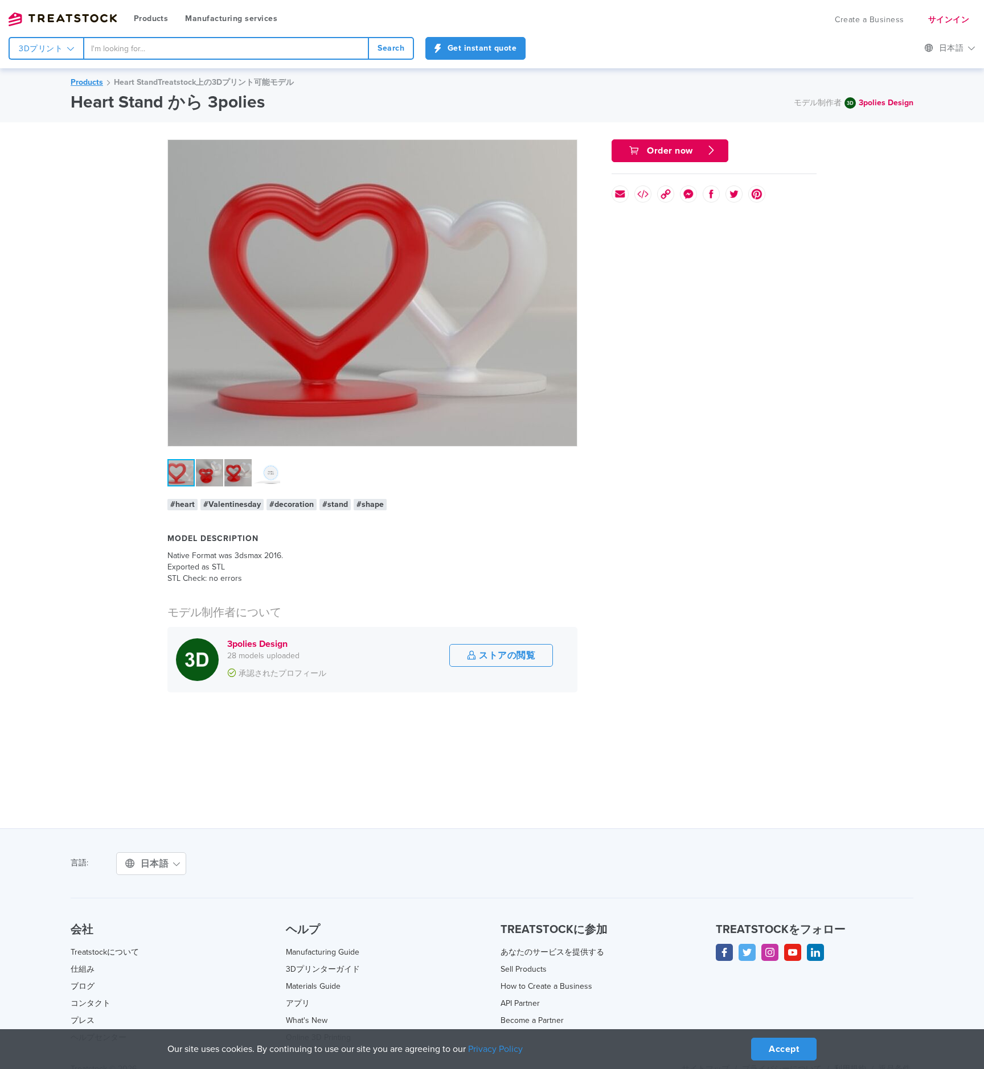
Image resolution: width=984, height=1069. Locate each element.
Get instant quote (480, 48)
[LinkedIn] (815, 952)
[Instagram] (769, 952)
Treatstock (63, 19)
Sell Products (524, 969)
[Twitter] (747, 952)
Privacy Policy (495, 1049)
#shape (370, 504)
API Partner (520, 1003)
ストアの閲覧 (506, 655)
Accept (784, 1049)
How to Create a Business (546, 986)
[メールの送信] (620, 194)
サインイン (949, 19)
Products (151, 18)
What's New (306, 1020)
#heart (182, 504)
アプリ (298, 1003)
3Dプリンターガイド (323, 969)
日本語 (952, 48)
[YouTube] (792, 952)
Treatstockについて (105, 952)
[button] (566, 150)
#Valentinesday (232, 504)
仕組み (83, 969)
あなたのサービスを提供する (552, 952)
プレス (83, 1020)
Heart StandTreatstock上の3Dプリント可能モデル (204, 82)
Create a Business (869, 19)
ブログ (83, 986)
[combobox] (226, 48)
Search (391, 48)
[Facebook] (724, 952)
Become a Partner (532, 1020)
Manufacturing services (231, 18)
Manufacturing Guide (322, 952)
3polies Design (886, 103)
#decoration (291, 504)
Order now (670, 150)
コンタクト (90, 1003)
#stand (335, 504)
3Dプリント (42, 48)
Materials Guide (313, 986)
